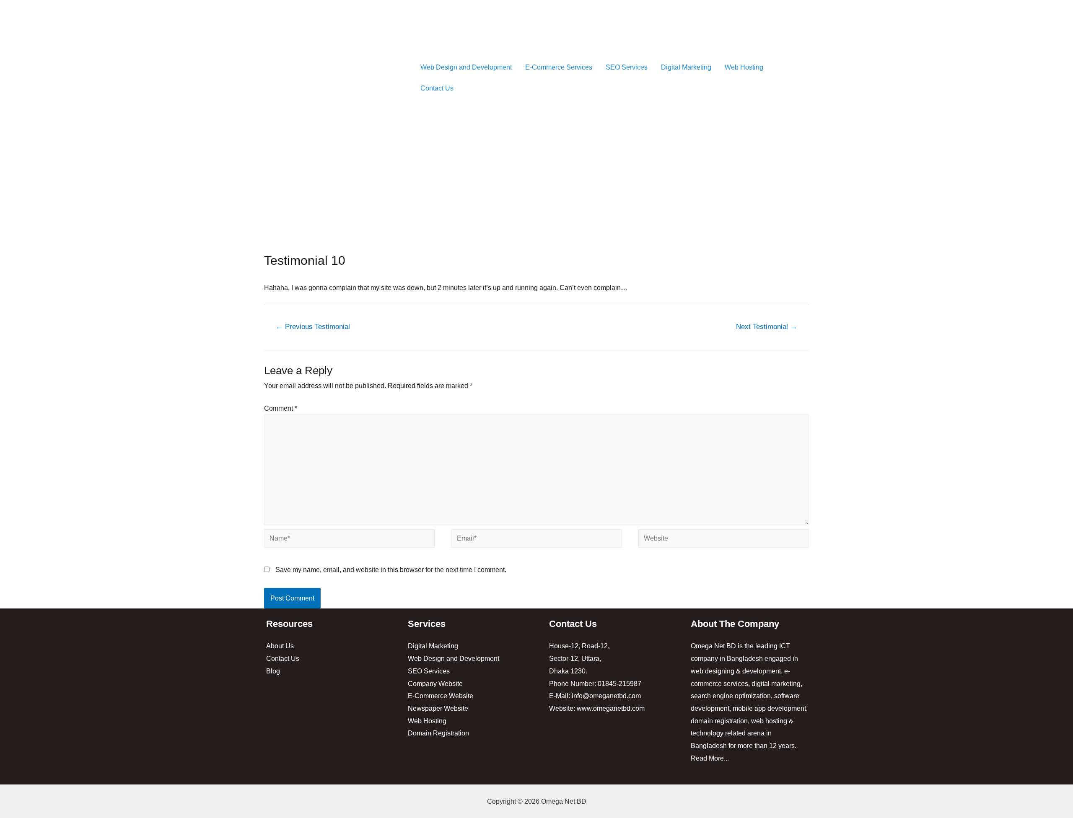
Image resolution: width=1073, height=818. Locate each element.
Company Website (435, 683)
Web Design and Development (466, 67)
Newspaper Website (438, 708)
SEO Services (627, 67)
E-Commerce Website (440, 695)
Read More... (710, 758)
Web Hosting (744, 67)
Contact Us (437, 88)
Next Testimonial (766, 327)
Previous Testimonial (313, 327)
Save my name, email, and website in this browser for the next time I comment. (390, 569)
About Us (280, 646)
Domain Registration (438, 733)
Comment (280, 408)
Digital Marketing (686, 67)
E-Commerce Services (558, 67)
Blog (273, 671)
